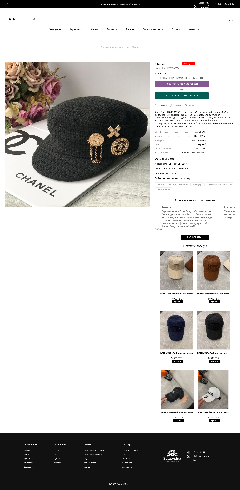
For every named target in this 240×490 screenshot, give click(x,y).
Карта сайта (127, 467)
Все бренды (127, 462)
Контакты (194, 29)
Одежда (27, 450)
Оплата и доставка (152, 29)
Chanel (160, 64)
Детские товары (90, 462)
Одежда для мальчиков (94, 450)
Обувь (27, 454)
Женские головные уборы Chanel (172, 184)
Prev (156, 229)
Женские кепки (163, 189)
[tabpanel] (77, 135)
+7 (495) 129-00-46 (223, 4)
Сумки (27, 458)
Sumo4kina (197, 460)
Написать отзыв (194, 237)
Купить (177, 302)
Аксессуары (197, 184)
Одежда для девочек (93, 454)
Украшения (29, 467)
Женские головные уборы (219, 184)
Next (160, 229)
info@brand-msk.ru (201, 456)
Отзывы (176, 29)
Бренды (129, 29)
